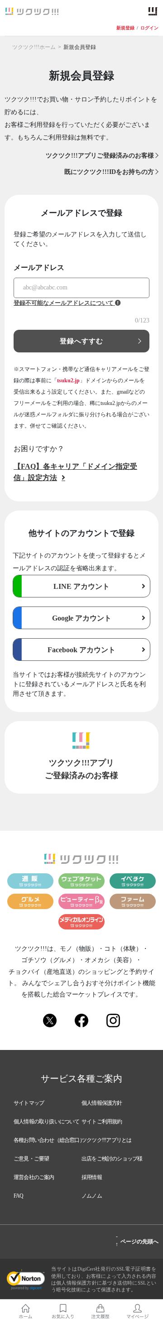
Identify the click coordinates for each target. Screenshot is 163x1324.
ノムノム (92, 1196)
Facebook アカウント (81, 650)
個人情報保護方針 (102, 1103)
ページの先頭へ (136, 1240)
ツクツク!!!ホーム (34, 47)
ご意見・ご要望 (31, 1158)
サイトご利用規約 (102, 1121)
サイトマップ (29, 1103)
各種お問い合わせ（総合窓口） (49, 1140)
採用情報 (92, 1177)
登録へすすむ (82, 341)
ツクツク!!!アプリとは (106, 1140)
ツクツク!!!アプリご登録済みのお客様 (100, 155)
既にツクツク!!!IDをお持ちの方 (109, 172)
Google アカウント (81, 618)
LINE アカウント (81, 586)
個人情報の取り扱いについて (47, 1121)
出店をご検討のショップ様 (112, 1158)
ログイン (149, 27)
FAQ (19, 1196)
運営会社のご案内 (34, 1177)
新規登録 (125, 27)
